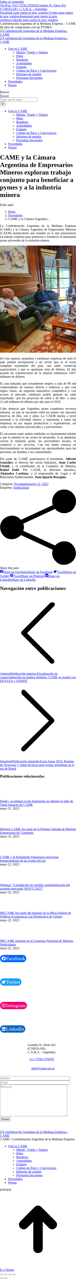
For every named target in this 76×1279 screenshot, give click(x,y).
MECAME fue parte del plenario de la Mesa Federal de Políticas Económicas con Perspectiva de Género (35, 914)
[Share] (5, 1274)
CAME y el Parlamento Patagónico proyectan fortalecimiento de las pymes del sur (29, 858)
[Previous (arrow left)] (1, 1278)
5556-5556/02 (41, 1059)
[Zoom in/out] (13, 1274)
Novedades (21, 484)
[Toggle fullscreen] (9, 1274)
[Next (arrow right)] (5, 1278)
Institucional (21, 487)
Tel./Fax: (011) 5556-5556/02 (19, 5)
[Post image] (11, 797)
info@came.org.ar (43, 1068)
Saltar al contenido (12, 1)
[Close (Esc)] (1, 1274)
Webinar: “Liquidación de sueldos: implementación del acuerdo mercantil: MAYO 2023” (35, 886)
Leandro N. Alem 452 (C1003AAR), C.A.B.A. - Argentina (33, 7)
